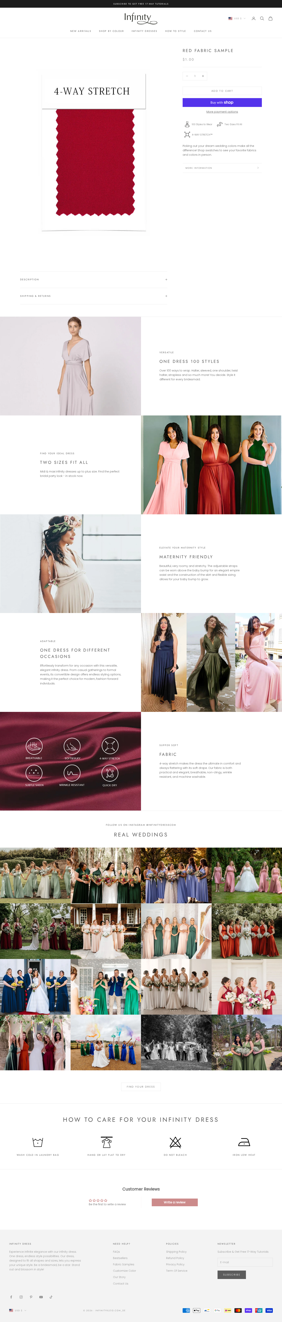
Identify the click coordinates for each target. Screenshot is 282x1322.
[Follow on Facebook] (11, 1297)
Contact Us (203, 31)
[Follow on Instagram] (21, 1297)
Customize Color (124, 1271)
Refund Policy (175, 1258)
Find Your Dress (141, 1087)
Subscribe (231, 1274)
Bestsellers (120, 1258)
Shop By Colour (111, 31)
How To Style (175, 31)
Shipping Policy (176, 1252)
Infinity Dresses (144, 31)
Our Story (119, 1277)
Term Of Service (176, 1271)
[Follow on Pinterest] (31, 1297)
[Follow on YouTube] (41, 1297)
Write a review (175, 1202)
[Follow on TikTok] (51, 1297)
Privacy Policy (175, 1264)
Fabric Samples (123, 1264)
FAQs (116, 1252)
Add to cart (222, 91)
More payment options (222, 112)
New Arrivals (80, 31)
